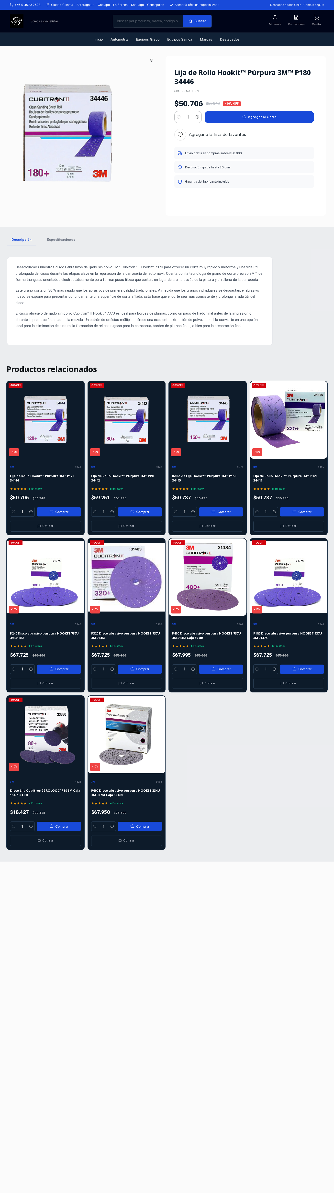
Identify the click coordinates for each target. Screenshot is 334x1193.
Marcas (206, 39)
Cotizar (48, 526)
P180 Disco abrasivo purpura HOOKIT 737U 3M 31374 (287, 635)
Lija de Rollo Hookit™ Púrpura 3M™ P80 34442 (122, 478)
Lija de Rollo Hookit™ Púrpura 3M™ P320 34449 (285, 478)
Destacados (230, 39)
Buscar (200, 21)
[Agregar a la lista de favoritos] (78, 420)
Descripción (21, 240)
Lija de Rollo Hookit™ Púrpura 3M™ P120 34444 (42, 478)
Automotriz (119, 39)
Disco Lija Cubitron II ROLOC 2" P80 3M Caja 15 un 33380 (45, 792)
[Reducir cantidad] (179, 117)
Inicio (98, 39)
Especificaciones (61, 240)
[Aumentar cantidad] (197, 117)
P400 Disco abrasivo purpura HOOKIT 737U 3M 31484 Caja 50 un (206, 635)
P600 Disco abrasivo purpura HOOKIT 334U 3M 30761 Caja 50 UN (125, 792)
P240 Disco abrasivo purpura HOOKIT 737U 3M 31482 (44, 635)
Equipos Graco (147, 39)
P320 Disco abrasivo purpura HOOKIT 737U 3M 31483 (125, 635)
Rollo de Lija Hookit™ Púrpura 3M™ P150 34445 (204, 478)
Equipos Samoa (179, 39)
